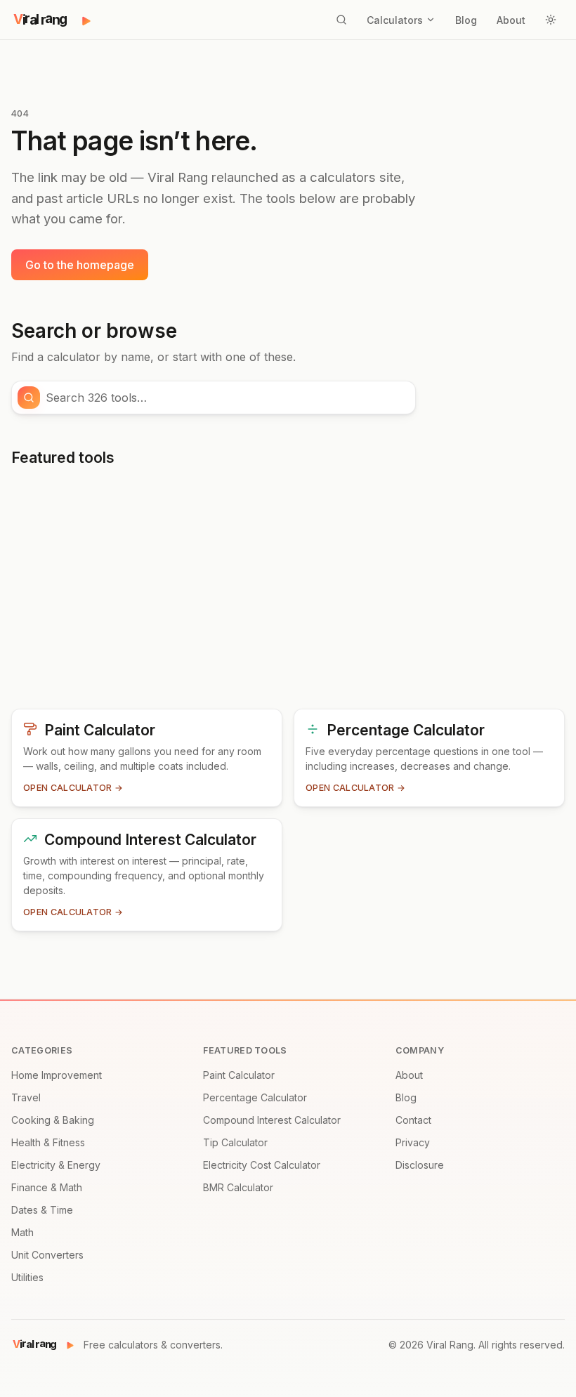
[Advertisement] (288, 593)
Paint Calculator (239, 1075)
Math (22, 1232)
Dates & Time (42, 1210)
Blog (466, 20)
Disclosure (419, 1165)
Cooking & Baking (52, 1120)
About (511, 20)
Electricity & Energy (55, 1165)
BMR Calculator (238, 1187)
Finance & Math (46, 1187)
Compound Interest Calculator (272, 1120)
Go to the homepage (79, 265)
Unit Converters (47, 1255)
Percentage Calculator (255, 1097)
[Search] (341, 20)
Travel (26, 1097)
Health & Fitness (48, 1142)
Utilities (27, 1277)
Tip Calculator (235, 1142)
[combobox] (226, 397)
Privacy (412, 1142)
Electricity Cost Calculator (261, 1165)
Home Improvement (56, 1075)
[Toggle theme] (551, 20)
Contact (413, 1120)
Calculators (395, 20)
